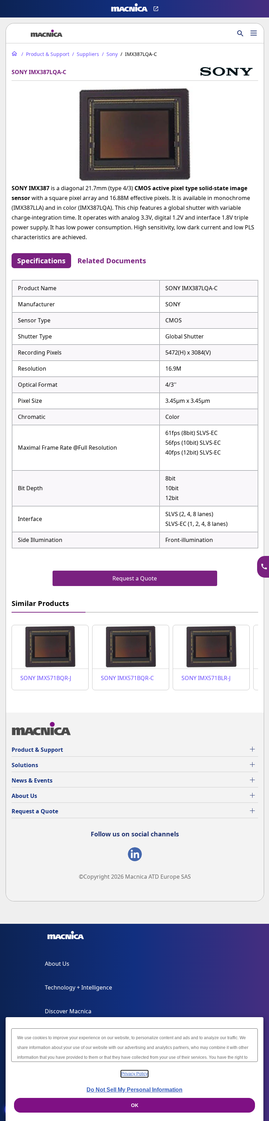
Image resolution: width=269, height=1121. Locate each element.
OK (134, 1105)
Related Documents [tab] (111, 260)
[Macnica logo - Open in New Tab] (129, 8)
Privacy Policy (134, 1073)
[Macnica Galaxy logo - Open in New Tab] (66, 936)
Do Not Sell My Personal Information (134, 1090)
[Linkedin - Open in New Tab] (135, 855)
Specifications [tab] (41, 260)
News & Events (32, 780)
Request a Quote (35, 811)
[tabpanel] (135, 414)
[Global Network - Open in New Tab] (157, 8)
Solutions (25, 765)
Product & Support (37, 750)
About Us (24, 796)
